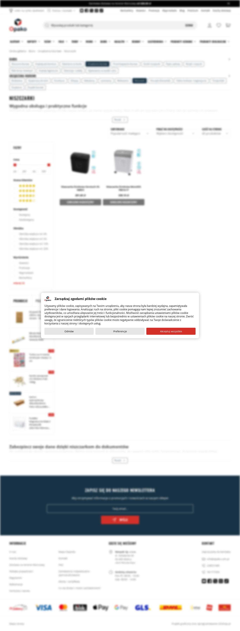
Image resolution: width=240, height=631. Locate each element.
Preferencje (120, 331)
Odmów (69, 331)
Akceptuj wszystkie (171, 331)
